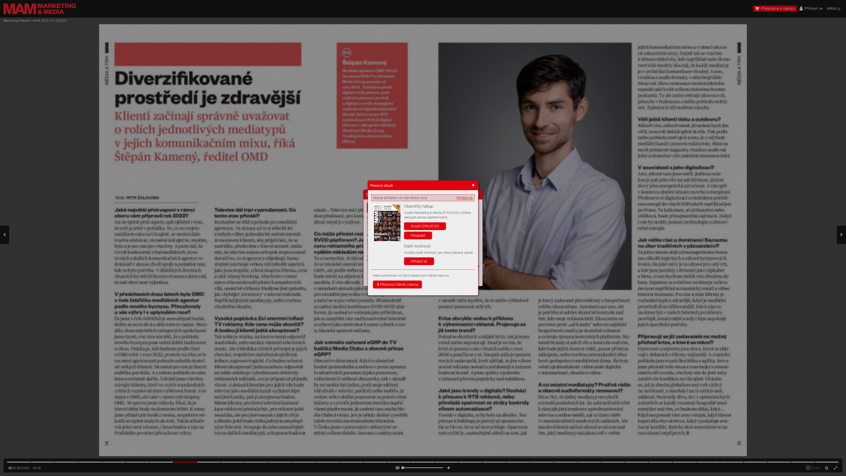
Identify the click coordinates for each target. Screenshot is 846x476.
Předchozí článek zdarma (398, 284)
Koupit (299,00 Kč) (425, 226)
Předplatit (418, 235)
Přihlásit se (464, 198)
